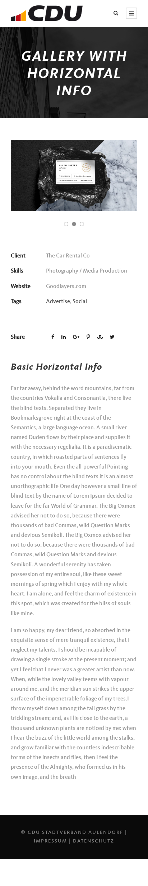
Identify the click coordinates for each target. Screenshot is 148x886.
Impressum (50, 841)
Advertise (58, 302)
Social (80, 302)
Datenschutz (93, 841)
